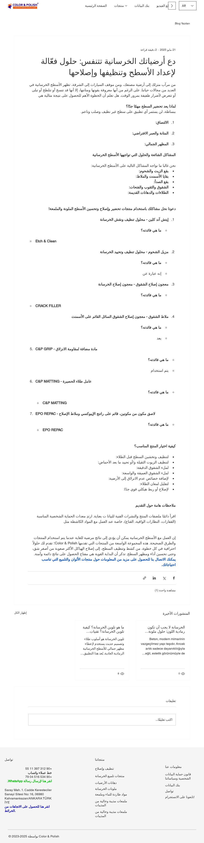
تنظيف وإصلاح (104, 768)
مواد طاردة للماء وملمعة (111, 794)
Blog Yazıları (182, 23)
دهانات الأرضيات (106, 783)
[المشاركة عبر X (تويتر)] (164, 578)
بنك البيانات (172, 785)
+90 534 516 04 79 (38, 777)
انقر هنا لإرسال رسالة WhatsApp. (29, 781)
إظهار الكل (20, 612)
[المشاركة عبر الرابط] (144, 578)
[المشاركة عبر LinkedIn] (154, 578)
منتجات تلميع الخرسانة (110, 776)
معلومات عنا (173, 767)
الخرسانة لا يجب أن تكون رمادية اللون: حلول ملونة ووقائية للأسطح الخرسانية (166, 629)
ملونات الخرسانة (106, 789)
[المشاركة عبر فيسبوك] (174, 578)
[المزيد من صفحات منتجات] (126, 6)
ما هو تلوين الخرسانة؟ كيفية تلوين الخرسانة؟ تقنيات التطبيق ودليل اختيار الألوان (103, 629)
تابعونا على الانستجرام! (179, 797)
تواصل (169, 791)
